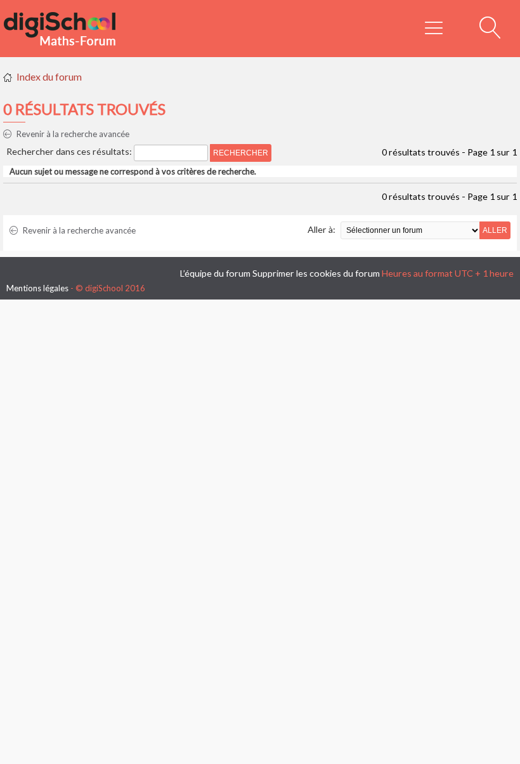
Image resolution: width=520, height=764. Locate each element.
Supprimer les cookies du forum (316, 273)
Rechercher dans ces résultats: (70, 151)
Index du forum (49, 76)
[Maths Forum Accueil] (68, 28)
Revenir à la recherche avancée (72, 134)
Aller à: (321, 229)
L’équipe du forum (215, 273)
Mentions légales (37, 288)
